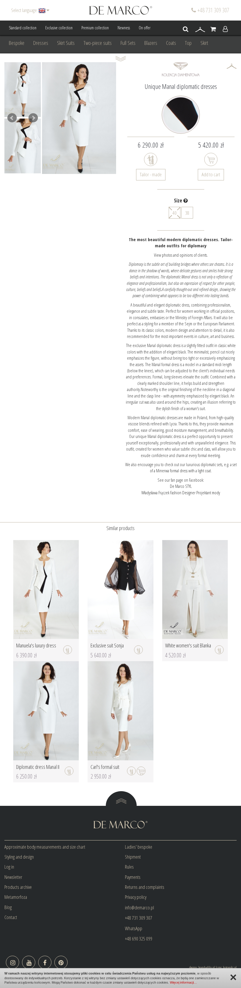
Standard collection (22, 28)
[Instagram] (12, 962)
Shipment (133, 856)
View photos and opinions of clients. (181, 255)
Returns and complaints (144, 887)
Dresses (40, 43)
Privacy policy (135, 897)
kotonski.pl (230, 967)
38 (187, 212)
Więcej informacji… (183, 982)
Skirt (204, 43)
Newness (124, 28)
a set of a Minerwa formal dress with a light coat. (193, 467)
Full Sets (127, 43)
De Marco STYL (181, 486)
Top (188, 43)
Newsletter (13, 877)
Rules (129, 866)
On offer (144, 28)
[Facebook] (44, 962)
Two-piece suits (97, 43)
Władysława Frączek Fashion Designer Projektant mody (180, 492)
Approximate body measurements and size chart (44, 846)
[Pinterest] (61, 962)
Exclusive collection (59, 28)
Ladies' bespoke (138, 846)
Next (33, 118)
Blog (8, 907)
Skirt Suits (66, 43)
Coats (171, 43)
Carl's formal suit (105, 766)
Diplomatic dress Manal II (37, 766)
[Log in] (225, 29)
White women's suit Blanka (188, 645)
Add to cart (211, 174)
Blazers (150, 43)
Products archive (18, 887)
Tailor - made (151, 174)
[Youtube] (28, 962)
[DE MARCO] (120, 9)
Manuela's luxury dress (36, 645)
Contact (10, 917)
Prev (12, 118)
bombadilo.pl (206, 967)
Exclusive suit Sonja (107, 645)
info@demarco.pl (139, 907)
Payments (132, 877)
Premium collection (95, 28)
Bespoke (16, 43)
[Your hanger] (200, 29)
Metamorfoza (15, 897)
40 (175, 212)
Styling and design (19, 856)
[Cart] (213, 29)
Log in (9, 866)
